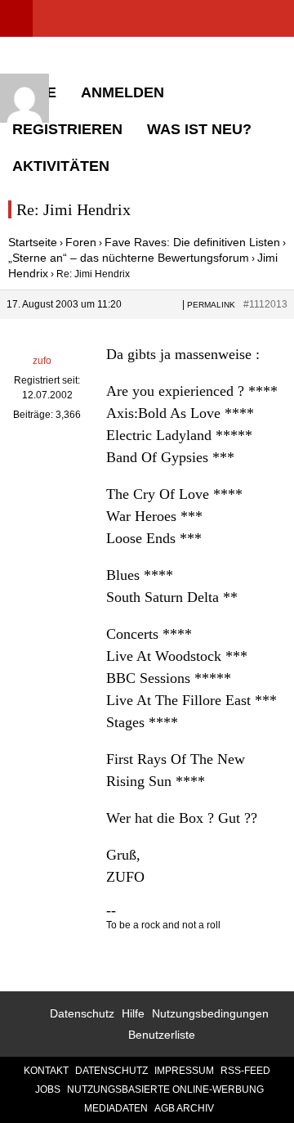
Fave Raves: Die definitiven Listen (192, 242)
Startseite (32, 242)
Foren (80, 242)
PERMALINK (211, 304)
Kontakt (46, 1070)
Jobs (47, 1089)
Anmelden (122, 92)
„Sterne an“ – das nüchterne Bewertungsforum (128, 257)
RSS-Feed (245, 1070)
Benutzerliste (161, 1034)
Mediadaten (116, 1108)
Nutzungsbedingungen (210, 1013)
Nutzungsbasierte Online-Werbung (165, 1089)
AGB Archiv (184, 1108)
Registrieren (67, 129)
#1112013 (265, 304)
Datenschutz (82, 1013)
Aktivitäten (60, 166)
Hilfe (133, 1013)
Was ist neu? (199, 129)
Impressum (184, 1070)
